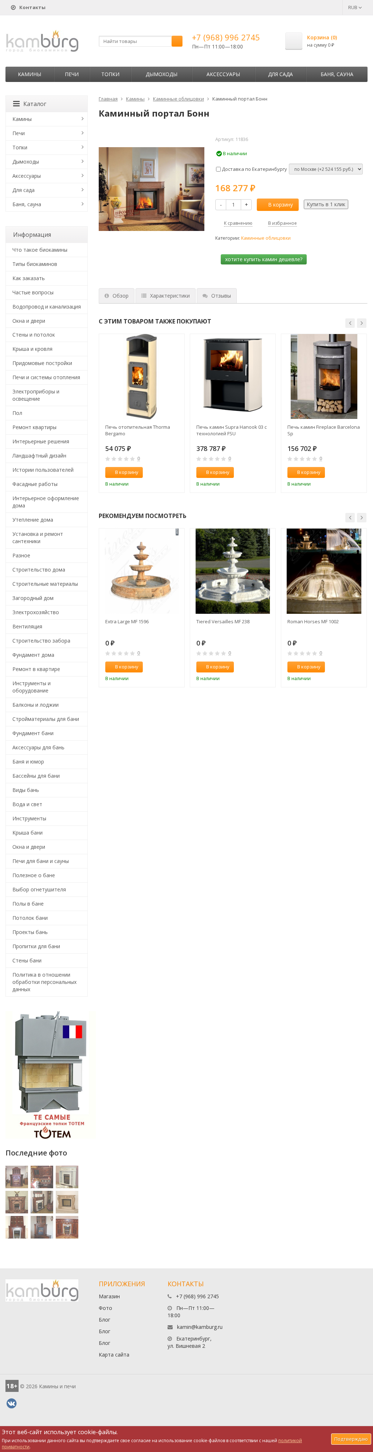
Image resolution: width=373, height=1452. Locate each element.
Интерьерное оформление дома (45, 502)
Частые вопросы (33, 292)
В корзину (280, 204)
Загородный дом (33, 597)
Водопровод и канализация (46, 306)
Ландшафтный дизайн (39, 455)
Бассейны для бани (36, 775)
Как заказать (28, 278)
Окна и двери (28, 320)
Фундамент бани (33, 733)
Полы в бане (28, 903)
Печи (72, 74)
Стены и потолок (33, 334)
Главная (108, 98)
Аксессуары (223, 74)
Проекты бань (30, 932)
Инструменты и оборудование (31, 687)
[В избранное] (175, 472)
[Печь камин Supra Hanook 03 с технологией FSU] (232, 376)
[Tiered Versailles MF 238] (232, 571)
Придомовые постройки (42, 363)
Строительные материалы (45, 583)
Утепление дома (32, 519)
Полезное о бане (33, 875)
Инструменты (29, 818)
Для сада (280, 74)
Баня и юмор (28, 761)
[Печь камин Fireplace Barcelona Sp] (323, 376)
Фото (105, 1307)
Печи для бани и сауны (40, 861)
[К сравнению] (163, 472)
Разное (21, 555)
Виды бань (25, 789)
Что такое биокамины (39, 249)
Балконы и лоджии (35, 704)
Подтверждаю (351, 1439)
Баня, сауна (337, 74)
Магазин (109, 1296)
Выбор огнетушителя (39, 889)
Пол (17, 412)
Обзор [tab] (121, 295)
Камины (29, 74)
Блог (104, 1319)
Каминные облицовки (178, 98)
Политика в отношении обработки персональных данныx (44, 982)
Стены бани (27, 960)
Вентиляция (27, 626)
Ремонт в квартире (36, 669)
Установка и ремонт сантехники (37, 537)
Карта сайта (114, 1354)
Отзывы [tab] (221, 295)
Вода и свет (27, 804)
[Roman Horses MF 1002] (323, 571)
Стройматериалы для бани (45, 718)
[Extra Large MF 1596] (141, 571)
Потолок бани (30, 917)
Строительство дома (38, 569)
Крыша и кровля (32, 348)
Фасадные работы (35, 483)
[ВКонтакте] (11, 1403)
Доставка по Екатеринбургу (254, 169)
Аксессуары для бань (38, 747)
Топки (110, 74)
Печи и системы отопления (46, 377)
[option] (141, 413)
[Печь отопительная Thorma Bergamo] (141, 376)
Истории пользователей (43, 469)
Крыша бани (27, 832)
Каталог (34, 104)
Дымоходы (161, 74)
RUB (353, 7)
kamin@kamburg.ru (200, 1326)
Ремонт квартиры (34, 427)
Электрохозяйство (35, 612)
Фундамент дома (33, 654)
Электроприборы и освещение (35, 395)
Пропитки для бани (36, 946)
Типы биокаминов (34, 263)
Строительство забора (41, 640)
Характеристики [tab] (170, 295)
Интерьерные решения (40, 441)
